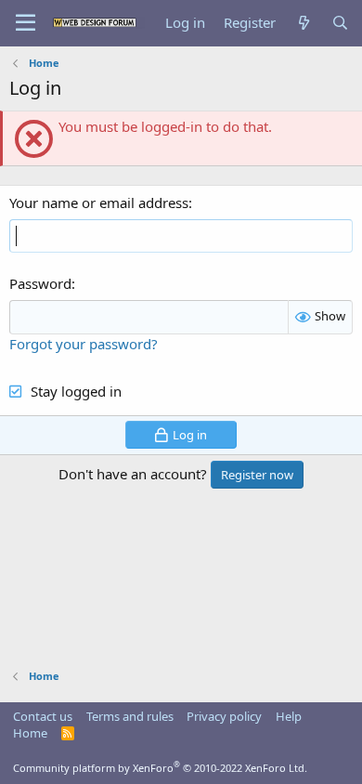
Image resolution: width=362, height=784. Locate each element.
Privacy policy (224, 716)
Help (289, 716)
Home (30, 733)
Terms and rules (130, 716)
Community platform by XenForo (160, 768)
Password (40, 283)
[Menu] (25, 23)
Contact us (42, 716)
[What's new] (303, 23)
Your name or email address (98, 202)
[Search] (340, 23)
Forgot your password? (83, 343)
